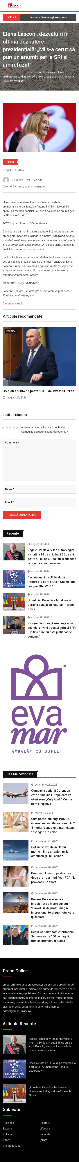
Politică (19, 72)
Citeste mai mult (13, 303)
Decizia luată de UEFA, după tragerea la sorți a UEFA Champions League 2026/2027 (52, 582)
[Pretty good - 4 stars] (13, 427)
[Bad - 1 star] (3, 427)
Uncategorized (11, 1145)
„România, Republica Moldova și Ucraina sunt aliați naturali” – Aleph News (51, 605)
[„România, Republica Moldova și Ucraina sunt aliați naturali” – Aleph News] (14, 602)
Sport (6, 1140)
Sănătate (45, 1134)
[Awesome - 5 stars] (17, 427)
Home (9, 72)
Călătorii (45, 1123)
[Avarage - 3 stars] (10, 427)
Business (8, 1123)
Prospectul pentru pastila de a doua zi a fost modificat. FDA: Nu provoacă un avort (53, 878)
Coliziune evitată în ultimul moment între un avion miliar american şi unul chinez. (50, 851)
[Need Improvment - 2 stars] (6, 427)
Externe (7, 1128)
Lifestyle (45, 1128)
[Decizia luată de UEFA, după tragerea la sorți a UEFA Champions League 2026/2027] (14, 579)
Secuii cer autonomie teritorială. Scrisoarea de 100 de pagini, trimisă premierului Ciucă (52, 936)
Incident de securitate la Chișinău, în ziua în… (36, 391)
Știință (43, 1140)
